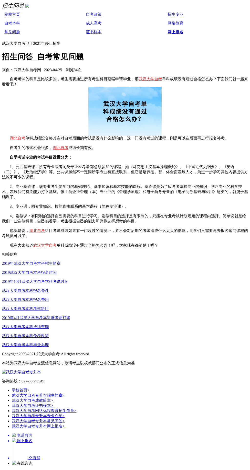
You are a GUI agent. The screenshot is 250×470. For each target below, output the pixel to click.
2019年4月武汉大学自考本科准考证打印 (36, 318)
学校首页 (21, 390)
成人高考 (94, 23)
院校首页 (12, 14)
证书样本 (94, 32)
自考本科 (12, 23)
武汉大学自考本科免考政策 (25, 336)
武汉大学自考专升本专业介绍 (38, 416)
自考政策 (94, 14)
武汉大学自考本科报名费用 (25, 300)
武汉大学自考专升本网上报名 (38, 426)
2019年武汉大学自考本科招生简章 (31, 263)
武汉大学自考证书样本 (32, 405)
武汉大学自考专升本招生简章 (38, 395)
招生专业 (175, 14)
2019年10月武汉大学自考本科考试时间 (35, 281)
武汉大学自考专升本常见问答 (38, 421)
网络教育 (175, 23)
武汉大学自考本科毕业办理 (25, 345)
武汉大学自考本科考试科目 (25, 309)
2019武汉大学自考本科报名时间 (29, 272)
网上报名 (175, 32)
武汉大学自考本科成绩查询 (25, 327)
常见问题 (12, 32)
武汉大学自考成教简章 (32, 400)
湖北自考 (17, 138)
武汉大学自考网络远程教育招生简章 (44, 411)
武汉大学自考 (150, 79)
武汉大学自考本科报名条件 (25, 290)
